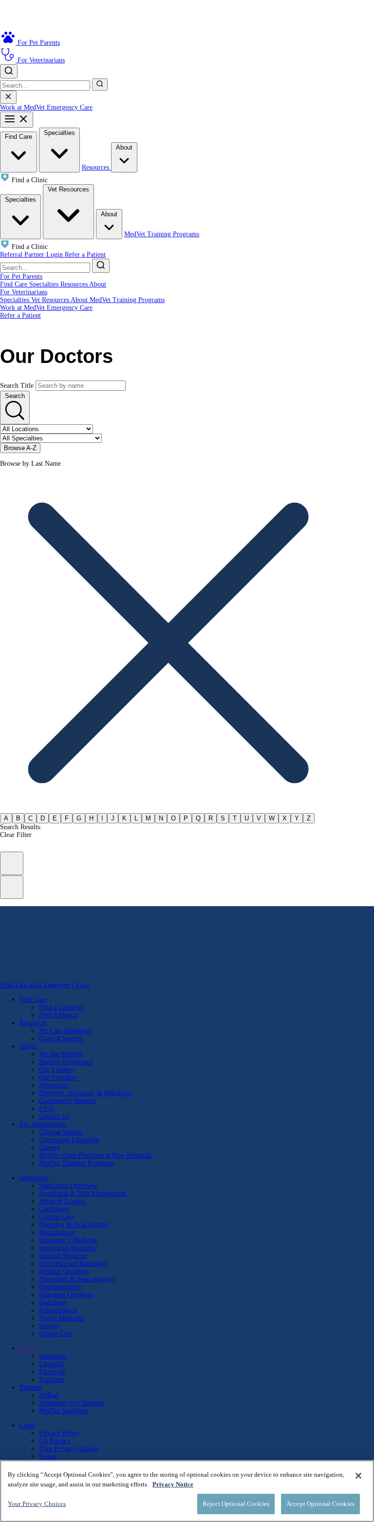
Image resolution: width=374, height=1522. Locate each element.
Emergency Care (70, 107)
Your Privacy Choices (69, 1448)
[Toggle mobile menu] (16, 120)
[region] (187, 1491)
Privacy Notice (172, 1484)
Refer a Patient (85, 254)
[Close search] (8, 97)
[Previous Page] (11, 863)
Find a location (20, 985)
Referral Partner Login (32, 254)
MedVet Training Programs (161, 234)
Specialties (59, 132)
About (124, 147)
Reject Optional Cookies (236, 1503)
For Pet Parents (21, 276)
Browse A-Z (20, 448)
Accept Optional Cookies (320, 1503)
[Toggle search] (9, 71)
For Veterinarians (23, 292)
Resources (96, 167)
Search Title (17, 385)
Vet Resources (68, 189)
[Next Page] (11, 887)
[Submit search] (100, 84)
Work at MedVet (23, 107)
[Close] (358, 1475)
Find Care (18, 136)
